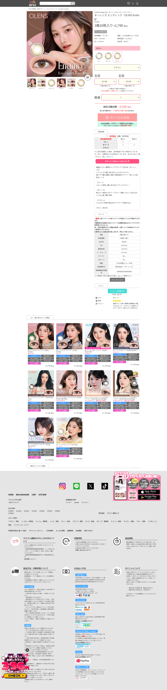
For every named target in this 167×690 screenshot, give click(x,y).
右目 (121, 75)
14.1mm (18, 511)
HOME (11, 494)
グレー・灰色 (65, 521)
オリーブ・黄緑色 (102, 521)
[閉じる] (27, 650)
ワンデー (69, 502)
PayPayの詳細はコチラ (82, 657)
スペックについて (117, 280)
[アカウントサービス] (137, 3)
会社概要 (78, 531)
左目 (97, 75)
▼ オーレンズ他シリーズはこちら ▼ (117, 161)
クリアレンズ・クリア (21, 525)
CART (34, 494)
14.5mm (49, 511)
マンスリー (85, 502)
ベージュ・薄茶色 (41, 521)
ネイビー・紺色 (129, 521)
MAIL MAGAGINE (22, 494)
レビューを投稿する (117, 291)
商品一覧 (36, 9)
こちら (39, 679)
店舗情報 (70, 531)
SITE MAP (42, 494)
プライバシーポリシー (36, 531)
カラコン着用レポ (113, 513)
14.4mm (42, 511)
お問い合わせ (88, 531)
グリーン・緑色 (116, 521)
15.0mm (11, 513)
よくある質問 (60, 531)
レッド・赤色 (54, 521)
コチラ (111, 157)
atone (80, 640)
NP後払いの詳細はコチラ (83, 621)
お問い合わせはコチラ (82, 550)
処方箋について (29, 559)
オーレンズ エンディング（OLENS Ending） (55, 9)
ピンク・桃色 (89, 521)
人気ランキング (13, 502)
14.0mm (11, 511)
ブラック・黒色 (77, 521)
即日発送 (102, 513)
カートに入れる (119, 117)
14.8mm (57, 511)
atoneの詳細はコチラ (82, 642)
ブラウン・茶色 (13, 521)
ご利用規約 (49, 531)
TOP (29, 9)
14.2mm (26, 511)
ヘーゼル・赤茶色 (27, 521)
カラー (99, 48)
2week (76, 502)
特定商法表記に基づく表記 (17, 531)
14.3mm (34, 511)
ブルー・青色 (140, 521)
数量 (97, 97)
